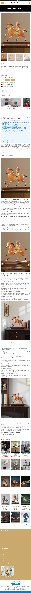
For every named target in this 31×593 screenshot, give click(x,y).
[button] (2, 3)
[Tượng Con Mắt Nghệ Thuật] (11, 102)
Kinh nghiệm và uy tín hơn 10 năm (7, 129)
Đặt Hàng (7, 79)
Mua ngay (13, 79)
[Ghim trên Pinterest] (7, 91)
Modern (2, 535)
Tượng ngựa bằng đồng (19, 9)
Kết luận (2, 141)
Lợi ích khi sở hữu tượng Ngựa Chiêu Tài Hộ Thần (8, 135)
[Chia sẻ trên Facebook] (3, 91)
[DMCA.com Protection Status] (24, 589)
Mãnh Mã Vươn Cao (5, 488)
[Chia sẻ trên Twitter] (4, 91)
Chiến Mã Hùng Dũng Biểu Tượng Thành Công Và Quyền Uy (15, 489)
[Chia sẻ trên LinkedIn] (9, 91)
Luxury (2, 539)
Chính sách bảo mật (4, 552)
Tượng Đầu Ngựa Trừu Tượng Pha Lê (26, 524)
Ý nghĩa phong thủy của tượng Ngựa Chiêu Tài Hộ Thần (9, 124)
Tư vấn (10, 580)
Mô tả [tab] (1, 114)
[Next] (29, 33)
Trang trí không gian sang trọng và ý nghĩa (9, 140)
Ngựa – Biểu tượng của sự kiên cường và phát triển (10, 125)
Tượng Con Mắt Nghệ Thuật (11, 108)
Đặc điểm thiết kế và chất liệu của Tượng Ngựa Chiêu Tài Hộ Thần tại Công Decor (13, 127)
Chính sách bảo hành (4, 550)
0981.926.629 (10, 86)
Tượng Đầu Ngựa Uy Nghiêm (26, 453)
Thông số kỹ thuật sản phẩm (5, 123)
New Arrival (2, 533)
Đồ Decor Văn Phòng (15, 580)
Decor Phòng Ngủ (27, 580)
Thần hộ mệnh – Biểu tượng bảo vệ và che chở (9, 126)
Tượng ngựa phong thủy (4, 144)
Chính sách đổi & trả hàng (5, 556)
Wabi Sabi (2, 543)
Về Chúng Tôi (3, 580)
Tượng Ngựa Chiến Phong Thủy (15, 454)
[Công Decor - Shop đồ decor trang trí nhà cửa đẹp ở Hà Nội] (15, 3)
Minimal (2, 537)
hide (19, 120)
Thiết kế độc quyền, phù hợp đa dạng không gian (10, 131)
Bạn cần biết (7, 580)
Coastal (2, 545)
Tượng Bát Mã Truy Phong (25, 488)
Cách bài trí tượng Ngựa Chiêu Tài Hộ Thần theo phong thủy (10, 134)
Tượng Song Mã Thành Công (15, 523)
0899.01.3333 (11, 84)
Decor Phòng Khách (19, 581)
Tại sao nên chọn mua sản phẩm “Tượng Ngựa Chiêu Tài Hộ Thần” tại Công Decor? (14, 128)
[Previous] (2, 33)
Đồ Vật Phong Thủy (14, 9)
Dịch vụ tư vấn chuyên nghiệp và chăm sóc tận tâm (10, 132)
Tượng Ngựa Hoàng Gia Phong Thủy (5, 507)
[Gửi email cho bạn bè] (6, 91)
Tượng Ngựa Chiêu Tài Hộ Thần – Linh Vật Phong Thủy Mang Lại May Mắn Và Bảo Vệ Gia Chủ (15, 122)
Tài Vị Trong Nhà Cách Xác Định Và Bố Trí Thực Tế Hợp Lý (18, 435)
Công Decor (2, 278)
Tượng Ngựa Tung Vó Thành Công (15, 507)
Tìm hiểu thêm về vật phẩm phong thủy (7, 142)
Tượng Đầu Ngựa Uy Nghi (5, 453)
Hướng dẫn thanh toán (4, 554)
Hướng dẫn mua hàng (4, 558)
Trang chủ (10, 9)
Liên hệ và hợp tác (3, 560)
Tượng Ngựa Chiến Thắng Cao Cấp (25, 507)
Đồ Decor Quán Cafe (21, 580)
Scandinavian (3, 541)
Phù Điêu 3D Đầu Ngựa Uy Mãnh (15, 471)
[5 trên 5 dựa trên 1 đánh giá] (15, 63)
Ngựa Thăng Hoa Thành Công (5, 523)
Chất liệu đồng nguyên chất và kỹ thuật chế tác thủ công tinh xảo (12, 130)
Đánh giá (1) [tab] (4, 114)
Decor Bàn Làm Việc (12, 581)
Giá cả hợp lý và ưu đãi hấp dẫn (7, 133)
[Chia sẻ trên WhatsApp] (1, 91)
